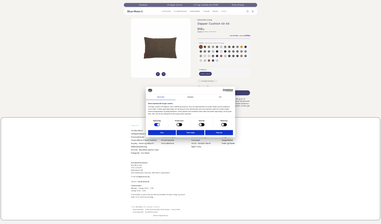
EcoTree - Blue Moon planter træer (145, 150)
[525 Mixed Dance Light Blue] (209, 51)
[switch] (179, 124)
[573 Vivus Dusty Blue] (217, 47)
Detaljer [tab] (190, 97)
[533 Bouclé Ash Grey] (229, 47)
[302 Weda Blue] (213, 60)
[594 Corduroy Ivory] (217, 60)
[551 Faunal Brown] (229, 51)
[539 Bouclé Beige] (201, 60)
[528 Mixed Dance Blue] (217, 51)
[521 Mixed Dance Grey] (205, 51)
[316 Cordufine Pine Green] (205, 47)
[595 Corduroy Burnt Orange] (201, 47)
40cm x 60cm (205, 74)
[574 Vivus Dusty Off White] (209, 56)
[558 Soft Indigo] (233, 51)
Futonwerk (195, 140)
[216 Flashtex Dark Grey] (233, 47)
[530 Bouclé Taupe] (233, 56)
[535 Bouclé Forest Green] (237, 56)
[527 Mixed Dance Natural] (213, 51)
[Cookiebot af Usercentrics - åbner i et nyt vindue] (224, 90)
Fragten (200, 31)
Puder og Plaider (228, 143)
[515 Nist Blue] (245, 47)
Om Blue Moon (137, 130)
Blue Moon (139, 206)
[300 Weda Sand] (205, 60)
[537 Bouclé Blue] (245, 56)
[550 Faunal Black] (225, 51)
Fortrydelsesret (167, 143)
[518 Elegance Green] (201, 51)
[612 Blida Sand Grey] (205, 56)
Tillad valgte (190, 132)
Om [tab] (220, 97)
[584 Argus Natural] (225, 56)
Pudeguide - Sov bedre (140, 153)
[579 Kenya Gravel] (245, 51)
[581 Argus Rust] (221, 56)
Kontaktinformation (151, 212)
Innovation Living (204, 20)
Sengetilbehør (227, 140)
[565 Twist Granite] (241, 51)
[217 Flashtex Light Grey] (237, 47)
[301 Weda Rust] (209, 60)
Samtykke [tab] (161, 97)
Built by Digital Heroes (160, 215)
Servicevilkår (175, 209)
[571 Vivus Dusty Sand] (213, 47)
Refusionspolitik (138, 209)
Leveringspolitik (138, 212)
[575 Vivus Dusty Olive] (213, 56)
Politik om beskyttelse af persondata (157, 209)
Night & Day (196, 147)
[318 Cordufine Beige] (209, 47)
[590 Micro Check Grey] (201, 56)
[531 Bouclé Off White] (221, 51)
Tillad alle (219, 132)
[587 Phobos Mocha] (225, 47)
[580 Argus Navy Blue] (217, 56)
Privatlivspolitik (167, 140)
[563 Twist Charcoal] (237, 51)
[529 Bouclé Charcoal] (229, 56)
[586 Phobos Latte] (221, 47)
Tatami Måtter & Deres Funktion (144, 140)
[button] (247, 11)
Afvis (162, 132)
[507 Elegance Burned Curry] (241, 47)
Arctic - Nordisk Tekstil (201, 143)
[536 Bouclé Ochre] (241, 56)
